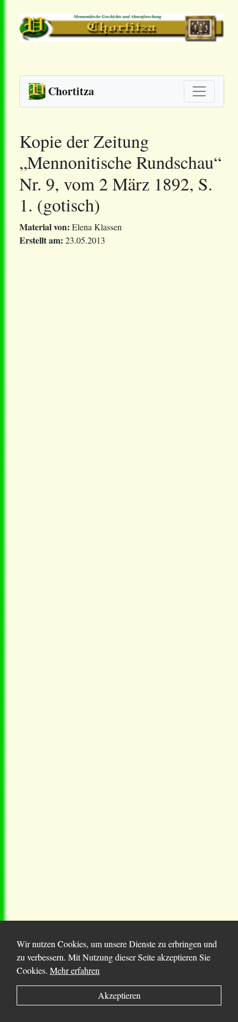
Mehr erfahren (75, 970)
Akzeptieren (119, 995)
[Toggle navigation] (199, 91)
